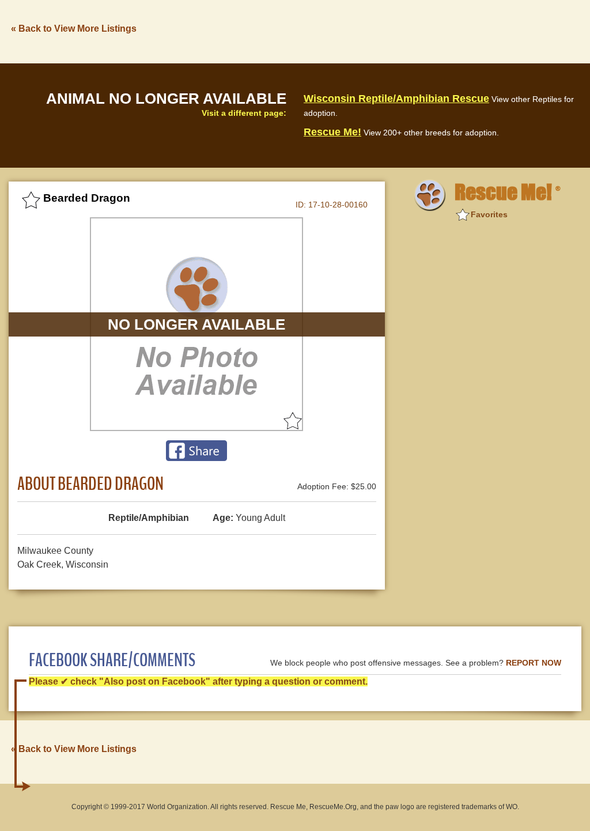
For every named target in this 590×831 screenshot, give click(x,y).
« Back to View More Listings (74, 28)
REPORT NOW (533, 663)
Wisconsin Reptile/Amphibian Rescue (396, 98)
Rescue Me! (332, 132)
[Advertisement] (371, 30)
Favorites (489, 214)
